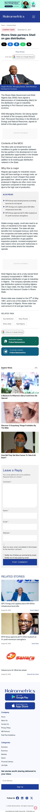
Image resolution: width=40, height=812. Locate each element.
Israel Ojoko (35, 643)
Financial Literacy (7, 761)
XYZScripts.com (30, 811)
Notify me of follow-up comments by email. (21, 555)
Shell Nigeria (20, 324)
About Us (4, 720)
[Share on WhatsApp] (23, 44)
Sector (3, 758)
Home (3, 25)
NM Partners (5, 731)
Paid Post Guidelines (8, 735)
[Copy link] (28, 44)
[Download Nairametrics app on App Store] (20, 705)
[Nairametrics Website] (13, 16)
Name (6, 510)
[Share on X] (4, 44)
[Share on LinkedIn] (16, 44)
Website (6, 533)
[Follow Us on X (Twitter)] (31, 798)
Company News (11, 25)
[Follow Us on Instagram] (26, 798)
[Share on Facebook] (10, 44)
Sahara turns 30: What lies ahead (13, 670)
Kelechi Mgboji (34, 610)
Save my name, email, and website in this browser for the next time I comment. (20, 548)
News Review (23, 319)
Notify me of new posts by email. (17, 557)
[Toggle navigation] (33, 16)
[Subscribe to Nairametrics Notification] (35, 808)
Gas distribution (8, 319)
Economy (4, 750)
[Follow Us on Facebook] (17, 798)
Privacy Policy (6, 728)
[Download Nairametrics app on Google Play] (20, 697)
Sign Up (20, 787)
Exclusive (4, 747)
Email (5, 521)
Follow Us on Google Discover (25, 57)
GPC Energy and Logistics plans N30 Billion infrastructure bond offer (18, 604)
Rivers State (7, 324)
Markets (4, 754)
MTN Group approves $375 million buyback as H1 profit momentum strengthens (18, 638)
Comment (7, 481)
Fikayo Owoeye (20, 52)
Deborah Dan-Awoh (33, 674)
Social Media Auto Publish (12, 811)
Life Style (4, 765)
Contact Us (5, 724)
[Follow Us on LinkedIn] (22, 798)
